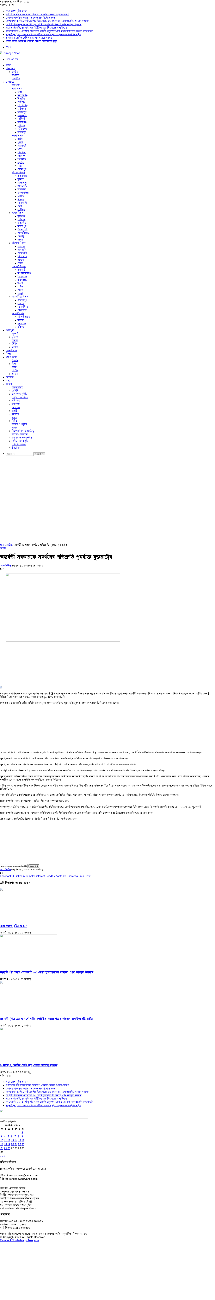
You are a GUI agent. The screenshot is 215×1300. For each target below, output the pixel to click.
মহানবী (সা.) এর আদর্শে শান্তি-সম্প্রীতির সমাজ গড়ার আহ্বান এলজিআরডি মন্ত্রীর (43, 34)
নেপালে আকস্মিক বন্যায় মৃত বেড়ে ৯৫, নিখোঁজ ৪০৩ (30, 17)
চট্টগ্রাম (21, 196)
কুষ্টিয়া (20, 139)
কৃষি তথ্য (16, 400)
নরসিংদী (21, 119)
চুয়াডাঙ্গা (21, 155)
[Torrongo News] (10, 53)
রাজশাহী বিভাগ (19, 266)
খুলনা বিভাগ (17, 135)
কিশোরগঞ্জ (22, 95)
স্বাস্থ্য (8, 380)
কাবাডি (15, 340)
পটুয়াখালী (22, 253)
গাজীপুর (21, 102)
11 (5, 1140)
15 (19, 1140)
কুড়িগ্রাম (21, 216)
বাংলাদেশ (10, 68)
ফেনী (20, 206)
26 (8, 1148)
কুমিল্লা (21, 179)
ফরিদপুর (22, 108)
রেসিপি (15, 390)
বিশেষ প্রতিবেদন (19, 434)
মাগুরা (20, 166)
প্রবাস (14, 417)
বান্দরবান (22, 182)
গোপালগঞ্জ (22, 105)
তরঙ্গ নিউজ (5, 565)
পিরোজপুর (22, 256)
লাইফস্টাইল (17, 387)
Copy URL (34, 866)
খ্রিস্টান (15, 370)
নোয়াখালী (22, 202)
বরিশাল (21, 246)
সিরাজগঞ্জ (22, 276)
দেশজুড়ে (10, 82)
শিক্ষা (8, 353)
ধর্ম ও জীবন (11, 357)
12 (8, 1140)
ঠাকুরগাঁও (22, 223)
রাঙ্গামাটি (22, 189)
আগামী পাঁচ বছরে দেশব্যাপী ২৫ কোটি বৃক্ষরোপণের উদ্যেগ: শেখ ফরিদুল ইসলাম (43, 24)
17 (1, 1144)
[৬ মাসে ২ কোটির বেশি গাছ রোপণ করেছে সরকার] (28, 1058)
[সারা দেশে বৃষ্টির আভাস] (28, 919)
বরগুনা (21, 259)
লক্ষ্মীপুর (21, 209)
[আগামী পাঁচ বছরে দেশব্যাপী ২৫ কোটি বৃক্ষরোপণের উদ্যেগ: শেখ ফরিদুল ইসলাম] (28, 965)
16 (23, 1140)
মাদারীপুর (22, 112)
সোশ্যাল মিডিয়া (19, 444)
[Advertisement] (107, 480)
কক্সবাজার (22, 176)
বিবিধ (14, 427)
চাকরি (14, 411)
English (16, 447)
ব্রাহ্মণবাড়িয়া (23, 192)
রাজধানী (15, 85)
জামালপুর (22, 300)
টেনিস (14, 343)
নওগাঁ (20, 283)
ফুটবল (15, 337)
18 (5, 1144)
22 (19, 1144)
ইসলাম (15, 360)
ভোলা (20, 263)
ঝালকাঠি (22, 249)
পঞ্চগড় (21, 236)
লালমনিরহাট (23, 233)
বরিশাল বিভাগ (18, 243)
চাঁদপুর (21, 199)
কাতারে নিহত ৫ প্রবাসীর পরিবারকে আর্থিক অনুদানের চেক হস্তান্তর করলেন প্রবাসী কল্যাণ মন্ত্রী (49, 31)
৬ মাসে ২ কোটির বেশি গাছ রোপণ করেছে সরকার (29, 38)
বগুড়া (20, 293)
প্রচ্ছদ (8, 65)
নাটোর (21, 286)
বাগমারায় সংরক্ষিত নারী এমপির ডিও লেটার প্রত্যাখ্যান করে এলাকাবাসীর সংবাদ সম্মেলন (47, 21)
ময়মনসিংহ (23, 306)
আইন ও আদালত (20, 397)
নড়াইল (21, 162)
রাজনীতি (16, 78)
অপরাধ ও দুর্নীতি (19, 394)
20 (12, 1144)
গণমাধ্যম (16, 407)
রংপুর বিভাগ (18, 213)
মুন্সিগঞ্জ (21, 125)
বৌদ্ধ (14, 367)
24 (1, 1148)
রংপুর (20, 239)
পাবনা (20, 290)
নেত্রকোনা (22, 310)
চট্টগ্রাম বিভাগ (18, 172)
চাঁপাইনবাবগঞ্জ (24, 273)
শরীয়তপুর (22, 129)
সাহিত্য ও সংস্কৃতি (20, 441)
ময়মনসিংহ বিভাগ (20, 296)
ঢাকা (20, 92)
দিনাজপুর (22, 226)
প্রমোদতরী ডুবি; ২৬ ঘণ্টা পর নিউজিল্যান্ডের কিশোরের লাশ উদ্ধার (36, 27)
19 (8, 1144)
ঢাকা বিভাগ (17, 88)
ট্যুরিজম (15, 414)
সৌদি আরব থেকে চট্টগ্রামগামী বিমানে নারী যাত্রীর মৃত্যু (31, 41)
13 (12, 1140)
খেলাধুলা (10, 330)
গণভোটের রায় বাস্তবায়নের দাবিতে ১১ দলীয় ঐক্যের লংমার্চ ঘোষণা (37, 14)
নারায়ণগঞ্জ (22, 115)
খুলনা (20, 142)
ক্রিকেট (15, 333)
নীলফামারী (22, 229)
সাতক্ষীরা (22, 152)
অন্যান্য (15, 347)
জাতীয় (15, 72)
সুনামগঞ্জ (22, 323)
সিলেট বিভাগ (18, 313)
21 (15, 1144)
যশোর (20, 149)
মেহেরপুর (22, 169)
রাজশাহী (21, 270)
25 (5, 1148)
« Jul (3, 1156)
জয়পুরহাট (22, 280)
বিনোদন (9, 377)
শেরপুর (21, 303)
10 (1, 1140)
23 (23, 1144)
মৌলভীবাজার (24, 317)
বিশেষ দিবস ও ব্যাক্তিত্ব (23, 431)
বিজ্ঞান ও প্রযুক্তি (19, 424)
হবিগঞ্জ (21, 327)
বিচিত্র (14, 421)
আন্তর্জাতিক (11, 350)
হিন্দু (14, 364)
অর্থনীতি (15, 75)
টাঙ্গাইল (21, 98)
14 (15, 1140)
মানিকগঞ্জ (22, 122)
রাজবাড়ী (22, 132)
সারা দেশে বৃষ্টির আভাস (17, 11)
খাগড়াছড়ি (22, 186)
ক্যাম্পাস (16, 404)
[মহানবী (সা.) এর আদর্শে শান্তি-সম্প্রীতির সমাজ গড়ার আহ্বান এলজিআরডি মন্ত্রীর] (28, 1012)
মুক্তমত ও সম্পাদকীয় (22, 437)
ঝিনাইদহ (22, 159)
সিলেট (21, 320)
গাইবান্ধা (21, 219)
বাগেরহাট (22, 145)
